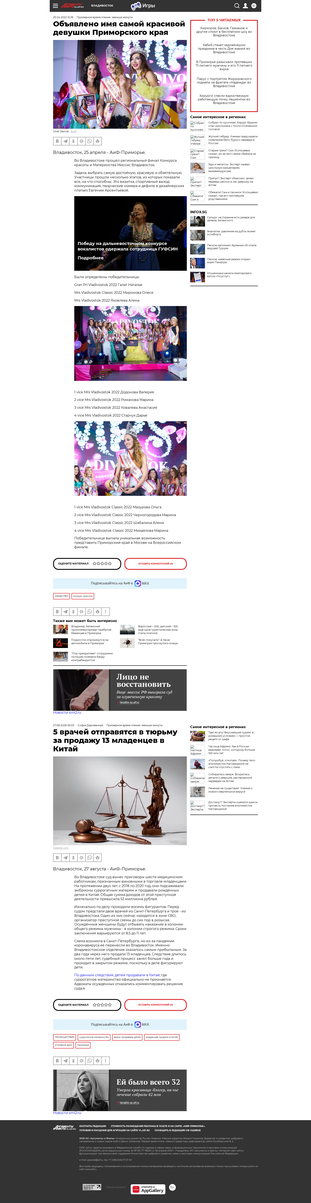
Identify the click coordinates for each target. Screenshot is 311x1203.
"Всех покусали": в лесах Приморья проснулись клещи (158, 641)
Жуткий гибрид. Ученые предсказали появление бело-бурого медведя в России (233, 140)
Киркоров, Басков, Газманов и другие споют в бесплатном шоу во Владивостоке (224, 31)
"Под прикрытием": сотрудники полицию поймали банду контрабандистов (92, 657)
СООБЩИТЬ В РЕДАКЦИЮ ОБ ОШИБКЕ (178, 1130)
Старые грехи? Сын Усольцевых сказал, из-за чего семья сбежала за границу (232, 154)
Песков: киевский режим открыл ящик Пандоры (228, 261)
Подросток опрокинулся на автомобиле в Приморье (89, 641)
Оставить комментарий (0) (155, 563)
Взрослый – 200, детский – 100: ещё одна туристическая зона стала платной (158, 630)
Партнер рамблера (116, 1187)
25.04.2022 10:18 (63, 17)
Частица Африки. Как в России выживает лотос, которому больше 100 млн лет (231, 750)
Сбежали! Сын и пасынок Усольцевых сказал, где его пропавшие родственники (233, 196)
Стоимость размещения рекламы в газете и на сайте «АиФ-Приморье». (158, 1126)
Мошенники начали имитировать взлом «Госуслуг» (229, 275)
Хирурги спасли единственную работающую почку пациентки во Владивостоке (224, 99)
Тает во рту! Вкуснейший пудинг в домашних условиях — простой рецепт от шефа (230, 736)
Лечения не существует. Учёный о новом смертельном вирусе (230, 790)
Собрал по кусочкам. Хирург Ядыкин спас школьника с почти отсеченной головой (232, 126)
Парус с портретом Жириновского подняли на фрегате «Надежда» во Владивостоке (224, 82)
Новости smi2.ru (67, 713)
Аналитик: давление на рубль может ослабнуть (231, 233)
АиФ (74, 131)
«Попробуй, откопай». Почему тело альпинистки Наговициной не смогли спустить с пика (231, 764)
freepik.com (61, 847)
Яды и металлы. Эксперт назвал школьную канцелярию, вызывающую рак (229, 168)
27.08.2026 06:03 (63, 725)
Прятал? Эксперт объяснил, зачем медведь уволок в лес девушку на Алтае (230, 182)
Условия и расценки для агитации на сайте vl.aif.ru (114, 1130)
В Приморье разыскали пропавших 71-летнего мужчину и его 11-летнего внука (224, 65)
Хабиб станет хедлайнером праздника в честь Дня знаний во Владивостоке (224, 48)
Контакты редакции (92, 1126)
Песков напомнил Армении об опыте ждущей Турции (231, 247)
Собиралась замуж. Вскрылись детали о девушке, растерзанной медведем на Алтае (230, 778)
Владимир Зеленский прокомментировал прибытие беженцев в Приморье (91, 630)
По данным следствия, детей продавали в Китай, (117, 975)
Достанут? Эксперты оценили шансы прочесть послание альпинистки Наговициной (232, 806)
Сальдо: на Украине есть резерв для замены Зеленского (231, 219)
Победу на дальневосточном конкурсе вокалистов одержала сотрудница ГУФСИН (128, 246)
